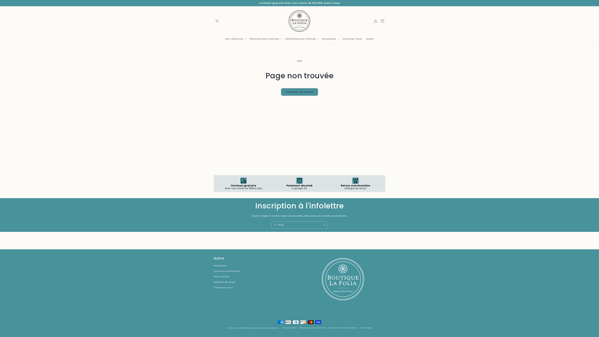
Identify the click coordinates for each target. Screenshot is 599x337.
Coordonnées (366, 328)
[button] (217, 21)
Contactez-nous (223, 287)
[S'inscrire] (324, 225)
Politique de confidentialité (312, 328)
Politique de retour (224, 282)
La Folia (238, 328)
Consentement (289, 328)
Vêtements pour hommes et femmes (260, 328)
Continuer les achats (299, 91)
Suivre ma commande (227, 271)
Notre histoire (221, 276)
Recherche (220, 265)
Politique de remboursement (342, 328)
